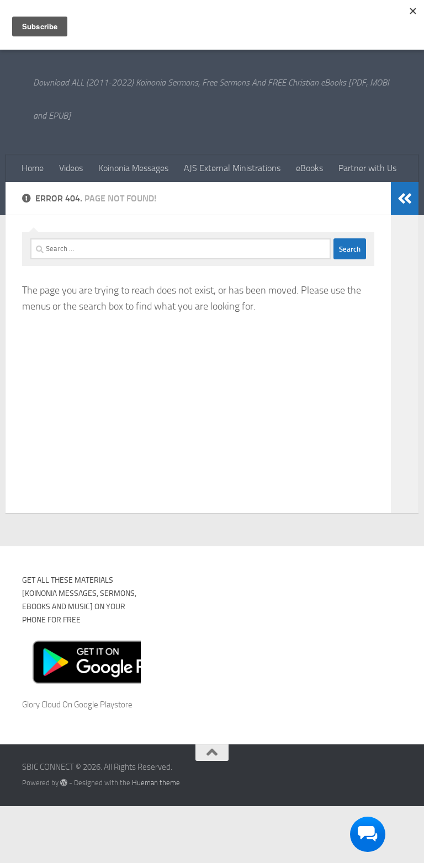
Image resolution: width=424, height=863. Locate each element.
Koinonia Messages (133, 168)
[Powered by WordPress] (63, 782)
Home (33, 168)
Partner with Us (367, 168)
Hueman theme (156, 783)
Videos (71, 168)
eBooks (309, 168)
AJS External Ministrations (232, 168)
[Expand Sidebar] (404, 198)
